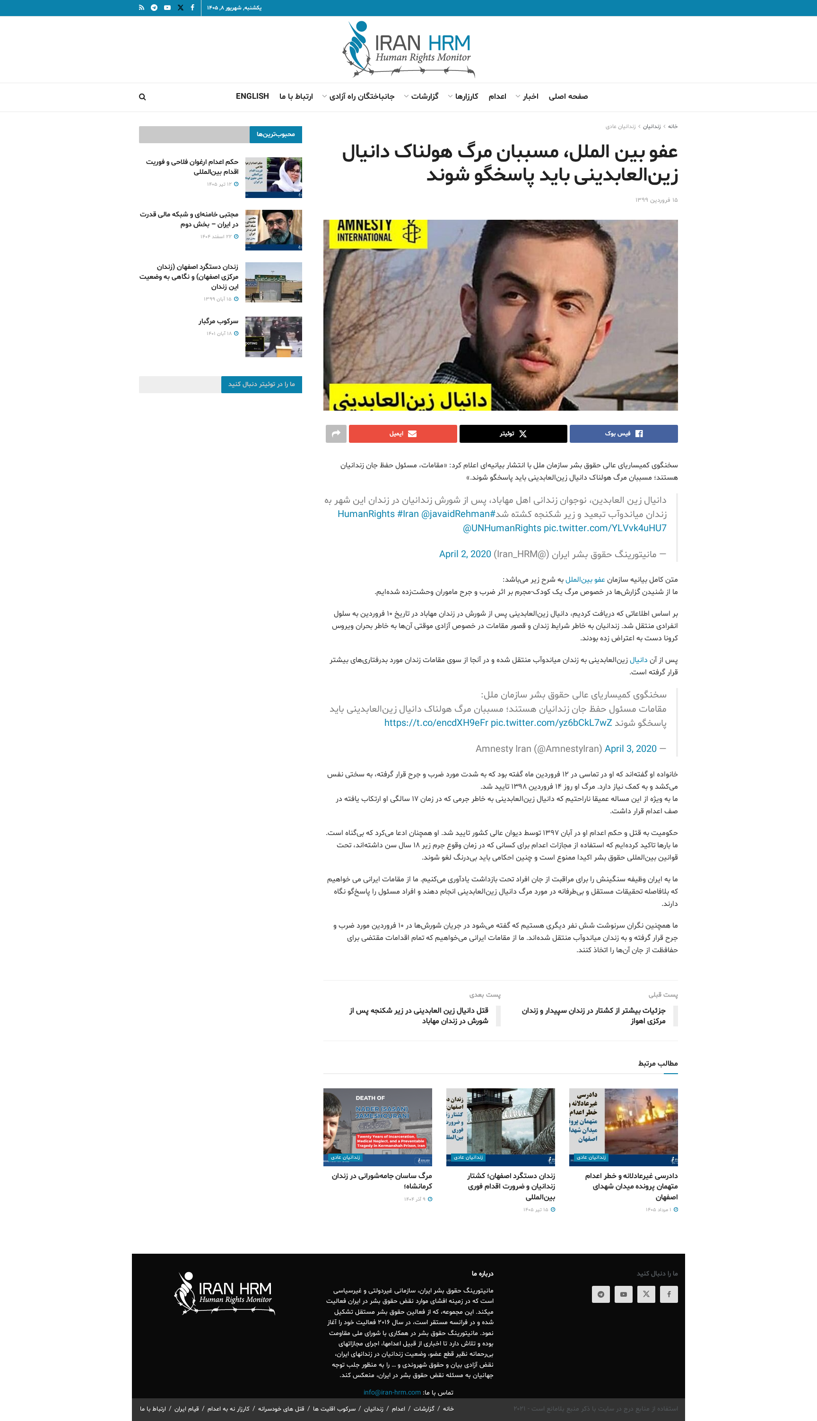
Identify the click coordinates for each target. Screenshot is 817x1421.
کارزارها (466, 96)
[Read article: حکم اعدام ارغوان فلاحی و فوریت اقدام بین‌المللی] (273, 177)
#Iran (408, 514)
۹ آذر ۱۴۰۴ (415, 1199)
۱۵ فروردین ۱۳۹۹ (656, 200)
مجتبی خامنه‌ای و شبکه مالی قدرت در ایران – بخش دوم (189, 220)
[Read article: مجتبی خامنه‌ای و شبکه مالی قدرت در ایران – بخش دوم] (273, 230)
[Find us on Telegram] (601, 1294)
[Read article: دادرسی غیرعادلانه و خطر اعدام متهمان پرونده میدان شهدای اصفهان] (623, 1127)
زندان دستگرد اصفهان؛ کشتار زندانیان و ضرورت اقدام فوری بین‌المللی (511, 1187)
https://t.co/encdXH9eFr (436, 723)
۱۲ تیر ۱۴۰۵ (220, 184)
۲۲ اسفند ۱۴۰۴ (216, 237)
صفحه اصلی (568, 96)
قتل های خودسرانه (281, 1409)
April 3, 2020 (631, 749)
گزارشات (425, 96)
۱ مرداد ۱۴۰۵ (659, 1210)
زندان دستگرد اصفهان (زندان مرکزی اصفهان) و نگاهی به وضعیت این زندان (188, 277)
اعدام (497, 96)
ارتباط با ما (296, 96)
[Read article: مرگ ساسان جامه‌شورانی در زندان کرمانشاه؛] (377, 1127)
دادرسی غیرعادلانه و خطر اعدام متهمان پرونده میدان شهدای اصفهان (631, 1187)
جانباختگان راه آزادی (362, 96)
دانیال (639, 660)
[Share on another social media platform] (336, 434)
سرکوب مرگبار (218, 322)
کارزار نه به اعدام (229, 1409)
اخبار (531, 96)
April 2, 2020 (465, 554)
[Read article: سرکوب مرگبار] (273, 337)
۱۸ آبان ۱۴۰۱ (220, 333)
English (252, 96)
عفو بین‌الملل (585, 580)
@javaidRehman (455, 514)
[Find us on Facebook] (669, 1294)
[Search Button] (142, 97)
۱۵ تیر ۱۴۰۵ (536, 1210)
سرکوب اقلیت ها (334, 1409)
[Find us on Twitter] (646, 1294)
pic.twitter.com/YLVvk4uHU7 (605, 528)
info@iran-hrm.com (392, 1392)
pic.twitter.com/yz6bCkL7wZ (551, 723)
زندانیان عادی (620, 126)
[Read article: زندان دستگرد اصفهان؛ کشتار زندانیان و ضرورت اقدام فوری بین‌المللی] (500, 1127)
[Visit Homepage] (408, 49)
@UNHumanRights (502, 528)
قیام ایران (186, 1409)
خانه (673, 126)
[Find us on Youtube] (624, 1294)
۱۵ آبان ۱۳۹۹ (218, 299)
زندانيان (652, 126)
